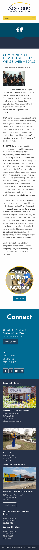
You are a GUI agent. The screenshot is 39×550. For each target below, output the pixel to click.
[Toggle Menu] (33, 18)
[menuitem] (19, 352)
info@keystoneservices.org (12, 421)
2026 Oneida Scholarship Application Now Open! (15, 331)
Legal (6, 365)
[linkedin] (10, 370)
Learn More (19, 298)
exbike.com (7, 538)
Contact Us (8, 359)
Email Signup (9, 362)
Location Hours (10, 505)
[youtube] (16, 370)
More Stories (10, 341)
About (6, 352)
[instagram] (21, 370)
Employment (9, 355)
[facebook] (5, 370)
